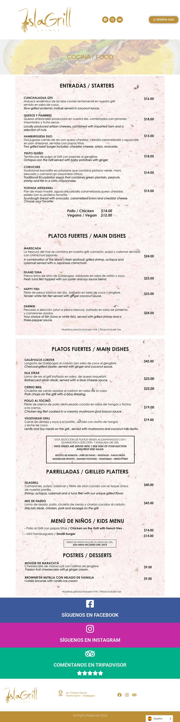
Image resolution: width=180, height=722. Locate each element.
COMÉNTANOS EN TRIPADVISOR (90, 665)
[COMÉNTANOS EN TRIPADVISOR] (90, 653)
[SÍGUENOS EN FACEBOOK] (90, 603)
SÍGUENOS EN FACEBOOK (90, 615)
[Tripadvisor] (120, 19)
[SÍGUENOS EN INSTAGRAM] (90, 628)
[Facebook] (105, 19)
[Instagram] (112, 19)
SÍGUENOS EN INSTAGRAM (90, 640)
